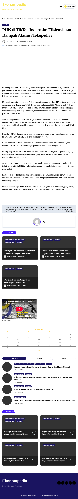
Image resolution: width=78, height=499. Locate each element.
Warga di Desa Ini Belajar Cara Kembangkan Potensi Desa (34, 389)
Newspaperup (43, 495)
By (7, 41)
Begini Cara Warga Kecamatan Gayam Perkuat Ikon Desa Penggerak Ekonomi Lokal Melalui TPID (57, 253)
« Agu (38, 350)
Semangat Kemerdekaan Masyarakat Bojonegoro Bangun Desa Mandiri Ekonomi (19, 253)
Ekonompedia (14, 4)
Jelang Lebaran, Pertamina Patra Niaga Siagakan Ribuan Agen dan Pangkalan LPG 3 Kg (44, 400)
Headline (5, 25)
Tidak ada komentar (26, 41)
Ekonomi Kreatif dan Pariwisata (14, 239)
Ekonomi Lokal (9, 242)
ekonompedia (11, 256)
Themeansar (54, 495)
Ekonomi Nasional (19, 397)
